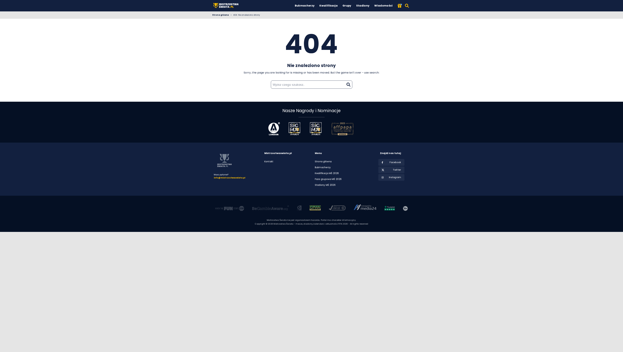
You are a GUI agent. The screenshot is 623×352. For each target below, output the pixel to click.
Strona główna (220, 15)
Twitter (397, 169)
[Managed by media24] (365, 208)
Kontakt (268, 161)
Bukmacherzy (305, 5)
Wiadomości (383, 5)
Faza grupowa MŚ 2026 (328, 179)
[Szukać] (407, 6)
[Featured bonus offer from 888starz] (399, 6)
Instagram (395, 177)
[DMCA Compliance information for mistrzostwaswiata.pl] (337, 208)
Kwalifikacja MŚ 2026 (327, 173)
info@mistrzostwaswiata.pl (229, 177)
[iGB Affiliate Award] (274, 128)
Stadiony (363, 5)
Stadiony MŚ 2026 (325, 185)
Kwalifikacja (328, 5)
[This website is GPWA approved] (315, 208)
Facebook (395, 162)
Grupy (347, 5)
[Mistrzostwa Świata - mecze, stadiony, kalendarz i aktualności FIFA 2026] (226, 5)
